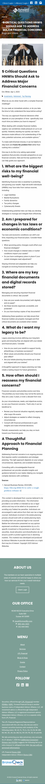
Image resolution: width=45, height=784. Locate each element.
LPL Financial (22, 653)
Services (6, 28)
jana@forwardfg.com (23, 621)
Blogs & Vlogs (22, 658)
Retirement (17, 96)
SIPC (11, 704)
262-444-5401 (23, 624)
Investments (8, 96)
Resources (6, 38)
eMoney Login (21, 3)
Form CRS (16, 752)
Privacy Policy (22, 671)
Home (4, 17)
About (4, 22)
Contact (6, 49)
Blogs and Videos (10, 33)
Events (5, 44)
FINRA (5, 704)
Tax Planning (26, 96)
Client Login (8, 3)
